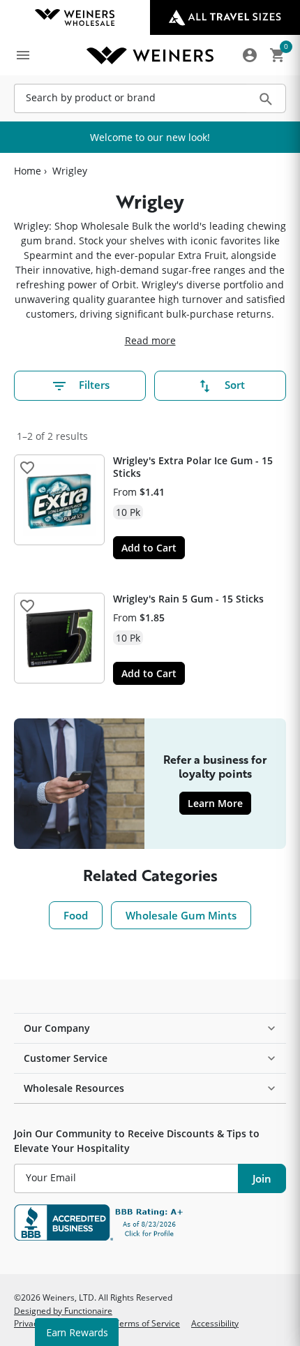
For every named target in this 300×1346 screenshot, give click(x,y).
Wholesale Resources (74, 1088)
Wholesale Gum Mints (181, 915)
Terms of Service (147, 1323)
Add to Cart (149, 547)
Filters (94, 385)
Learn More (219, 803)
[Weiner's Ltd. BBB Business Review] (150, 1222)
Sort (235, 385)
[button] (27, 468)
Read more (151, 340)
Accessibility (215, 1323)
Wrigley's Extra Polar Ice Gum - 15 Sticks (193, 467)
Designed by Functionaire (63, 1310)
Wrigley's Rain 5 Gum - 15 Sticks (188, 598)
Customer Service (65, 1058)
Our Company (57, 1028)
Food (75, 915)
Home (27, 171)
